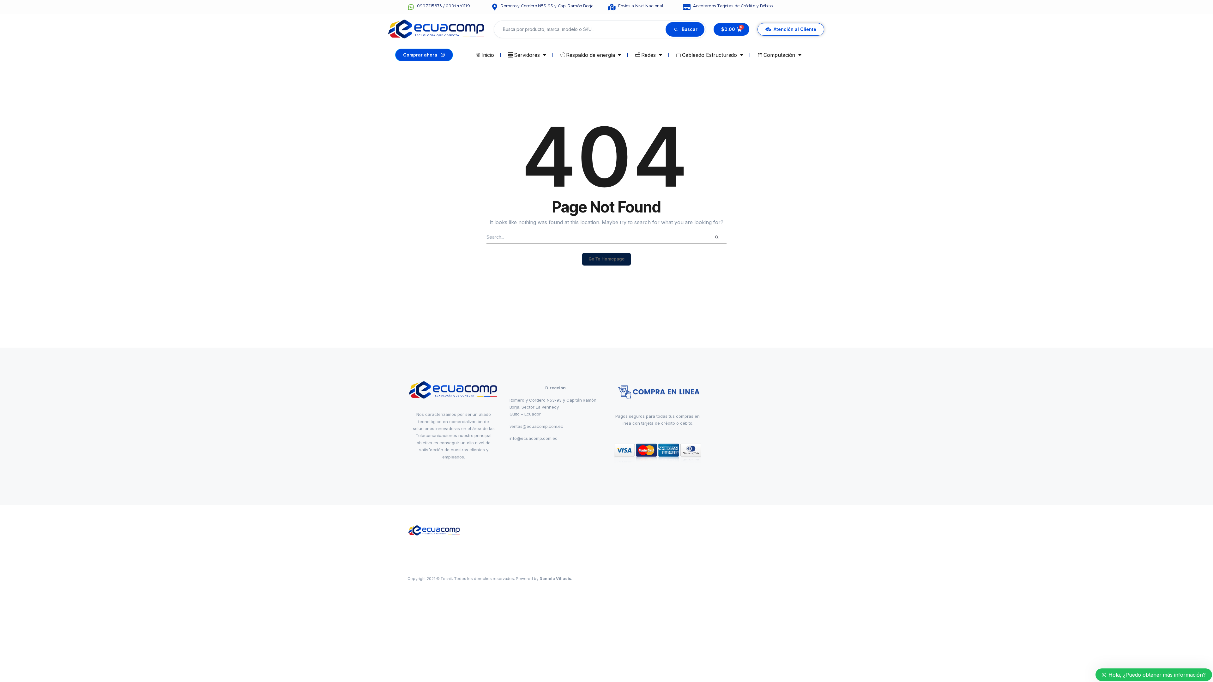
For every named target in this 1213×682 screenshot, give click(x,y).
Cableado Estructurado (709, 55)
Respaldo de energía (590, 55)
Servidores (527, 55)
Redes (648, 55)
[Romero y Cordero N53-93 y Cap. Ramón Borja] (494, 7)
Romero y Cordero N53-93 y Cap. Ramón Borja (547, 5)
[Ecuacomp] (434, 530)
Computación (779, 55)
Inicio (487, 55)
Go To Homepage (606, 259)
